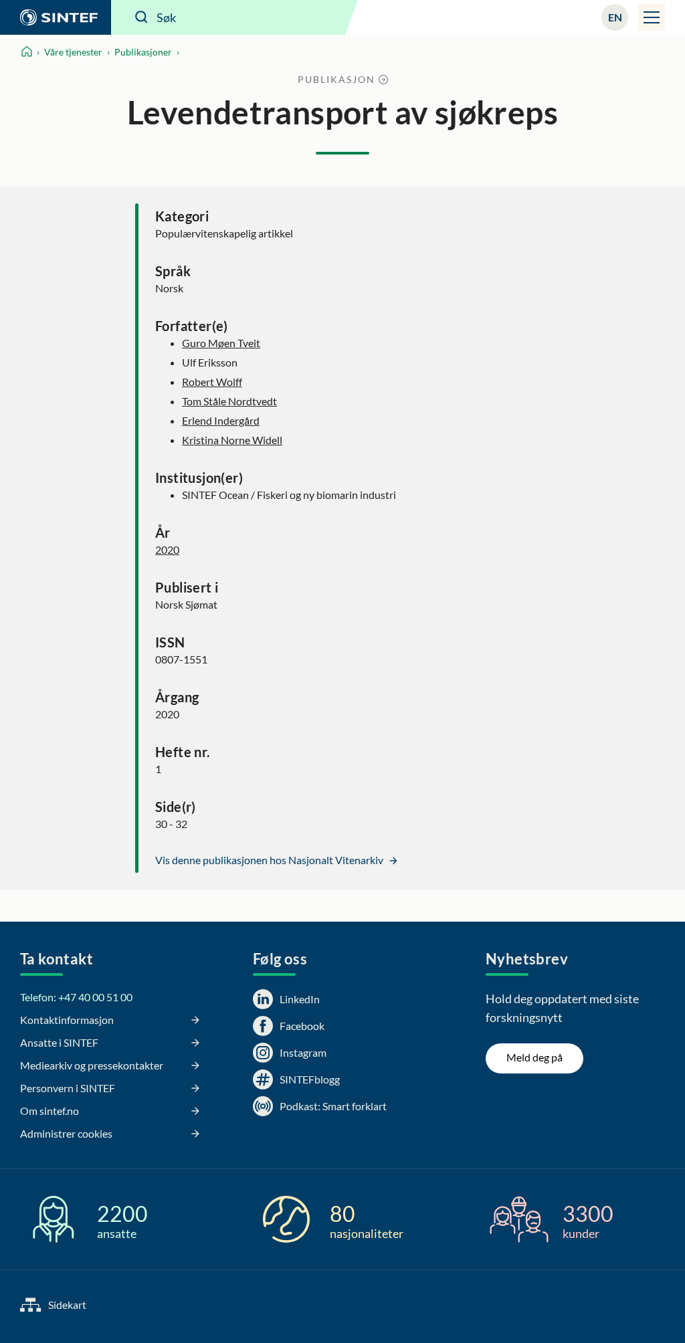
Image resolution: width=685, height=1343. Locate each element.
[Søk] (142, 17)
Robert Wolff (212, 381)
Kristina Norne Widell (232, 439)
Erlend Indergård (221, 420)
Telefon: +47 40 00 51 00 (76, 997)
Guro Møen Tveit (221, 342)
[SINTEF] (55, 17)
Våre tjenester (73, 52)
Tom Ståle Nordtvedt (229, 401)
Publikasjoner (143, 52)
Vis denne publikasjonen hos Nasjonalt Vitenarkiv (270, 859)
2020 (167, 549)
